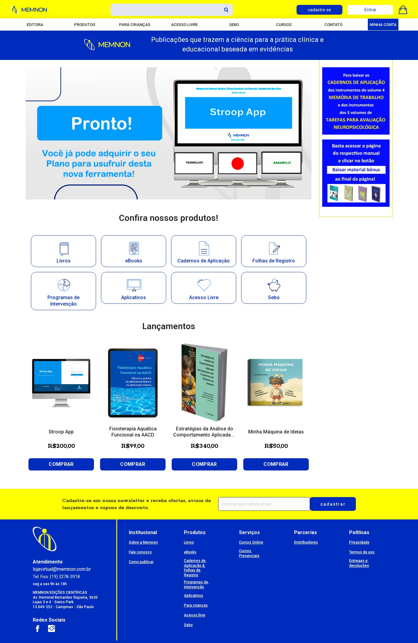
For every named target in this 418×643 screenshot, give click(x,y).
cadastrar (333, 504)
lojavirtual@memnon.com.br (62, 569)
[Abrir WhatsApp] (403, 627)
